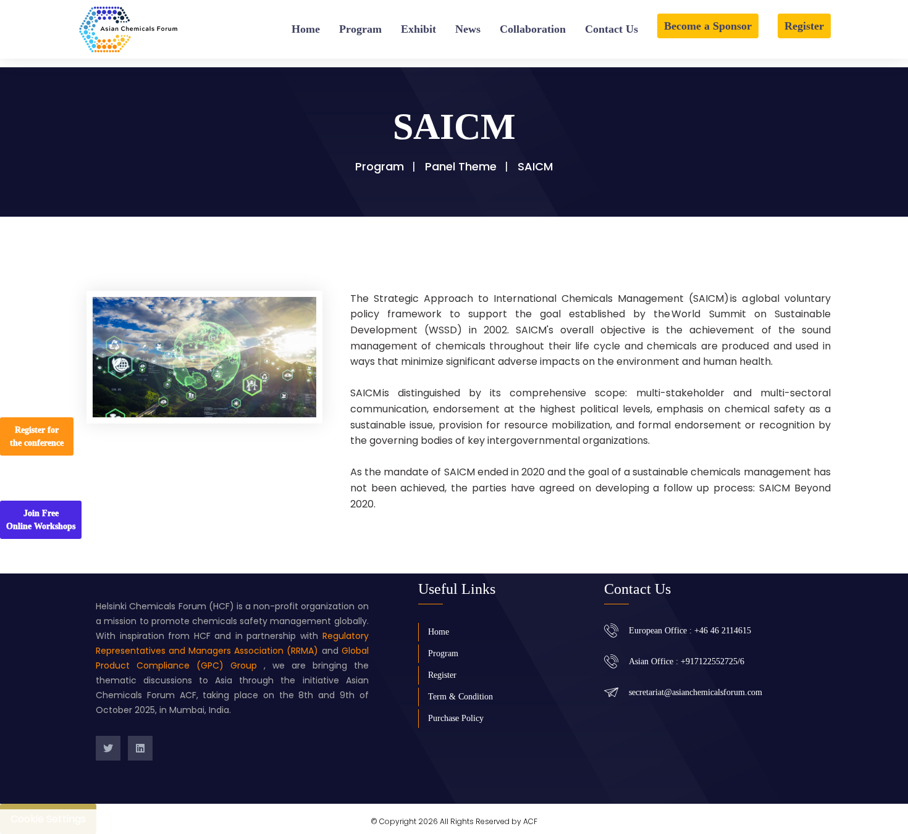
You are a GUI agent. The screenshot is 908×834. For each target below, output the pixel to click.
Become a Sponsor (708, 26)
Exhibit (418, 29)
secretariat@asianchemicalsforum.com (695, 692)
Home (306, 29)
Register (804, 26)
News (468, 29)
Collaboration (533, 29)
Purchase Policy (456, 718)
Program (360, 29)
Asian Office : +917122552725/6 (686, 661)
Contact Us (611, 29)
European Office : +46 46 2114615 (690, 630)
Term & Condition (460, 696)
